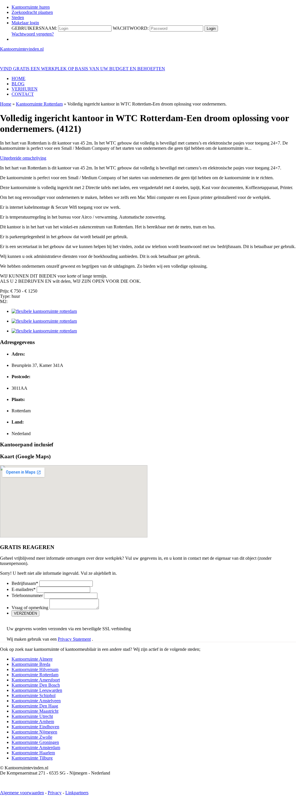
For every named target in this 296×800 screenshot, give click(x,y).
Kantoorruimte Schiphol (34, 695)
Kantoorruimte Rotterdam (39, 103)
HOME (18, 78)
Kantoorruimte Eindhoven (35, 726)
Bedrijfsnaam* (25, 583)
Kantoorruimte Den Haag (35, 705)
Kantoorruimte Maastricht (35, 711)
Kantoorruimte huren (31, 7)
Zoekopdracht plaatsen (32, 12)
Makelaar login (25, 22)
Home (5, 103)
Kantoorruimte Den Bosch (36, 685)
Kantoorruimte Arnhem (33, 721)
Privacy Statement (74, 639)
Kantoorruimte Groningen (35, 742)
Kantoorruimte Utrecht (32, 716)
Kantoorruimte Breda (31, 664)
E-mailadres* (24, 589)
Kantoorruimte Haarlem (33, 752)
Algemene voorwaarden (22, 792)
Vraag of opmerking (30, 607)
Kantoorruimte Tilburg (32, 757)
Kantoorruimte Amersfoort (36, 679)
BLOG (18, 83)
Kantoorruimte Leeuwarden (37, 690)
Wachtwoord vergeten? (33, 34)
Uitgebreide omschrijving (23, 158)
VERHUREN (25, 88)
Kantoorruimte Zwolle (32, 737)
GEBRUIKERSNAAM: (34, 28)
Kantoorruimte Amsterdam (36, 747)
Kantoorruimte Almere (32, 659)
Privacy (55, 792)
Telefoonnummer (27, 595)
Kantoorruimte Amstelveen (36, 700)
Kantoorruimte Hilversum (35, 669)
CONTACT (23, 94)
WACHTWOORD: (131, 28)
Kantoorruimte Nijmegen (34, 731)
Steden (18, 17)
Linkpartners (76, 792)
